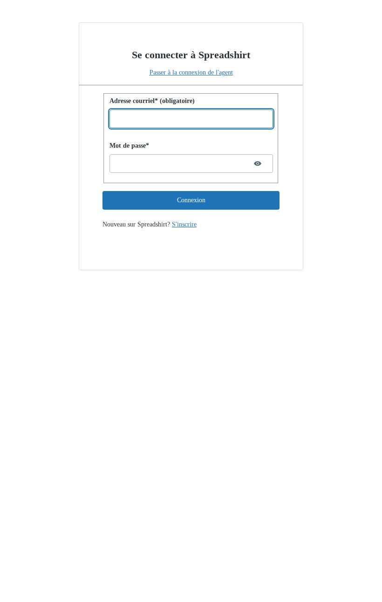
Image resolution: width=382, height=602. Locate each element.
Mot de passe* (129, 145)
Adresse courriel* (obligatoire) (152, 100)
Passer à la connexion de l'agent (191, 72)
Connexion (191, 200)
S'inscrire (184, 224)
